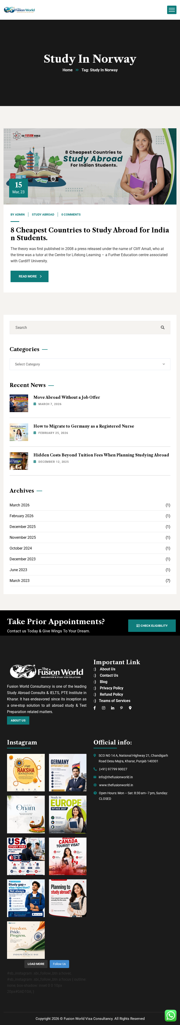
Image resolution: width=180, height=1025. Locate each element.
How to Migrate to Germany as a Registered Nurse (84, 426)
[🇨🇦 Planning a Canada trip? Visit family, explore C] (68, 856)
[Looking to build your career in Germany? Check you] (68, 773)
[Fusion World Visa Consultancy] (19, 9)
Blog (103, 682)
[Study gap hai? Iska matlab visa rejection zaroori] (26, 898)
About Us (107, 669)
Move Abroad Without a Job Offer (67, 397)
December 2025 (90, 526)
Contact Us (109, 675)
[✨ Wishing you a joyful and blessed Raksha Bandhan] (26, 773)
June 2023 (90, 570)
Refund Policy (111, 694)
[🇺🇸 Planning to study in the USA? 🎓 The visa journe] (26, 856)
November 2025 (90, 537)
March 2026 (90, 505)
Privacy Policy (111, 688)
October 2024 (90, 548)
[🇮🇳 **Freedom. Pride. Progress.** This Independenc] (26, 940)
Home (68, 70)
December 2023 (90, 559)
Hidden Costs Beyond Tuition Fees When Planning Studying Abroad (101, 455)
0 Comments (71, 214)
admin (20, 214)
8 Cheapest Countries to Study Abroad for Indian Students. (90, 234)
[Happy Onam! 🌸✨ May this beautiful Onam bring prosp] (26, 814)
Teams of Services (114, 701)
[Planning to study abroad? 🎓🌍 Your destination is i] (68, 898)
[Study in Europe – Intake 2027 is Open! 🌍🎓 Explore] (68, 814)
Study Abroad (43, 214)
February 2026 (90, 516)
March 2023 (90, 580)
